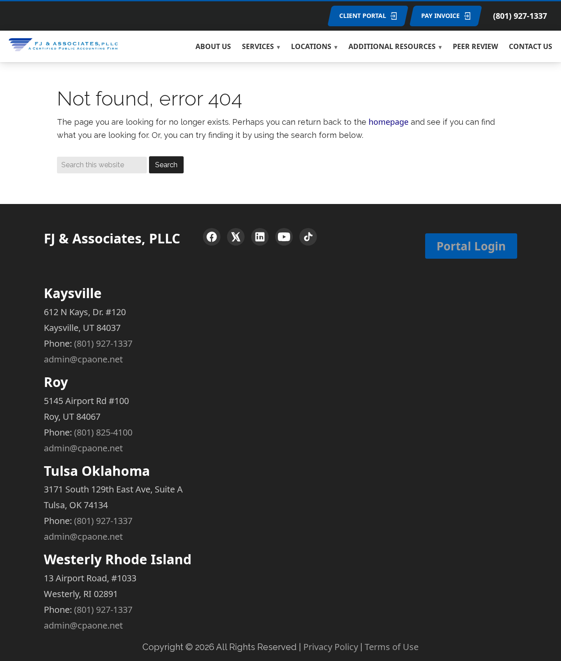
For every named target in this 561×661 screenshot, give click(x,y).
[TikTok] (308, 237)
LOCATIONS (311, 46)
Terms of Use (392, 647)
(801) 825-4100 (103, 432)
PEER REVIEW (475, 46)
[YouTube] (284, 237)
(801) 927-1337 (520, 16)
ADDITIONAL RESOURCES (392, 46)
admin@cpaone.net (83, 359)
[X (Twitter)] (236, 237)
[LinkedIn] (260, 237)
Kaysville (73, 293)
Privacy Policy (330, 647)
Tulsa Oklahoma (97, 471)
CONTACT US (530, 46)
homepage (388, 121)
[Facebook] (211, 237)
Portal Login (471, 246)
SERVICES (258, 46)
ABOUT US (213, 46)
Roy (56, 382)
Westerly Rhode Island (118, 559)
